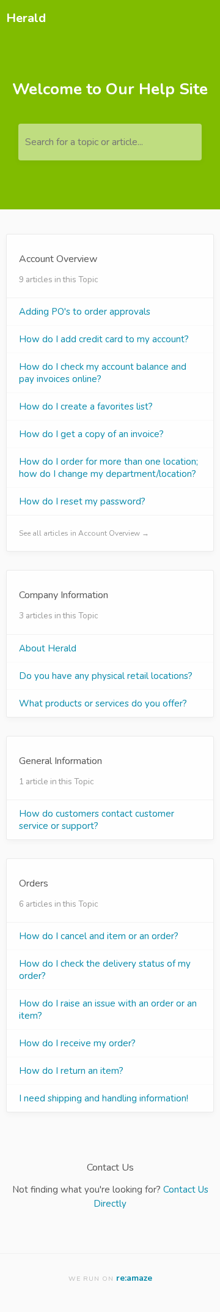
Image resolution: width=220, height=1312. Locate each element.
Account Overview (58, 259)
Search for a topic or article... (84, 142)
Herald (26, 18)
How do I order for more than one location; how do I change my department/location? (108, 467)
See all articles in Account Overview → (84, 533)
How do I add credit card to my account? (104, 339)
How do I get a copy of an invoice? (91, 434)
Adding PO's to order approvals (84, 312)
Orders (33, 883)
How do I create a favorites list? (86, 406)
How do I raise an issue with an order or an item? (108, 1009)
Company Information (63, 595)
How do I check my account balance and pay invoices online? (102, 373)
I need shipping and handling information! (103, 1098)
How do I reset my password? (82, 501)
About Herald (47, 648)
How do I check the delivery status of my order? (105, 970)
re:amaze (134, 1278)
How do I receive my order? (77, 1043)
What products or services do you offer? (103, 703)
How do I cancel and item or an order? (98, 936)
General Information (60, 761)
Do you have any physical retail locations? (106, 676)
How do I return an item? (71, 1071)
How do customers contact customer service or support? (96, 820)
